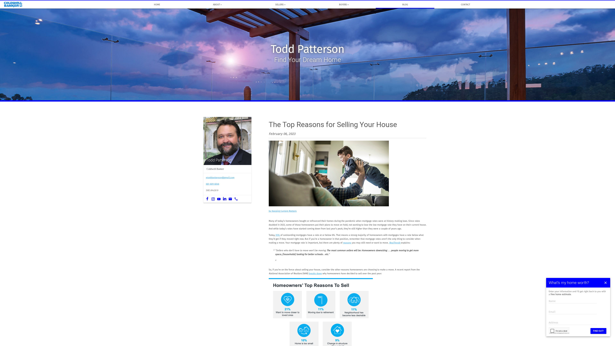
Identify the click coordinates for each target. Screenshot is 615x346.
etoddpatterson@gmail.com (220, 178)
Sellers (280, 5)
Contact (465, 5)
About (217, 5)
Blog (405, 5)
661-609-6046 (212, 184)
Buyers (344, 5)
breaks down (315, 273)
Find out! (598, 331)
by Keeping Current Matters (283, 211)
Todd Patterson (307, 49)
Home (157, 5)
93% (278, 235)
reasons (347, 243)
